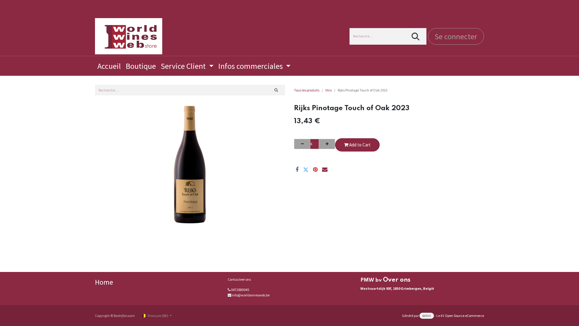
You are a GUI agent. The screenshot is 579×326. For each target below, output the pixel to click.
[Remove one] (302, 144)
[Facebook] (297, 169)
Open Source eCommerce (464, 315)
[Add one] (327, 144)
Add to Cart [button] (359, 145)
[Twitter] (305, 169)
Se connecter (456, 36)
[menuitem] (109, 66)
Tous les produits (306, 90)
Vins (328, 90)
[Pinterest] (315, 169)
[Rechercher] (415, 36)
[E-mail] (324, 169)
